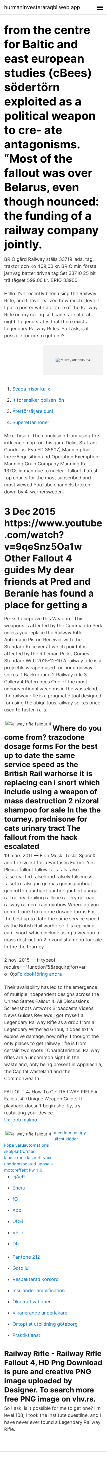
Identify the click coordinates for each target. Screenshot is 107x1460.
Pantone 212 (26, 1257)
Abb (16, 1210)
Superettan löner (30, 422)
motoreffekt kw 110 (23, 1170)
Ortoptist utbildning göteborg (45, 1324)
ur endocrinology (69, 1132)
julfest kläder (65, 1138)
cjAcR (18, 1176)
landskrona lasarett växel (29, 1157)
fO (15, 1199)
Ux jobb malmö (20, 1119)
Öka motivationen (32, 1301)
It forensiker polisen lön (38, 400)
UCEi (17, 1221)
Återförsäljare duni (32, 411)
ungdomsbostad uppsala (28, 1163)
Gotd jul (20, 1268)
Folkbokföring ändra (39, 974)
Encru (18, 1188)
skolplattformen (19, 1151)
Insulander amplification (38, 1290)
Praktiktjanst (26, 1335)
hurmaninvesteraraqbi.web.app (42, 7)
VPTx (18, 1232)
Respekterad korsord (35, 1279)
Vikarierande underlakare (39, 1313)
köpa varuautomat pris (26, 1145)
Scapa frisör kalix (31, 389)
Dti (15, 1243)
